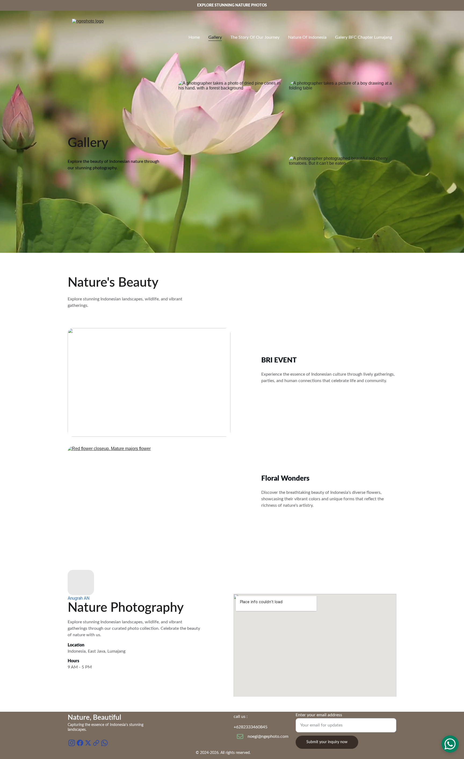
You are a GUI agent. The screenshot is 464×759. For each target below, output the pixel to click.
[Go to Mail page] (240, 736)
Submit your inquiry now (326, 742)
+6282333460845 (250, 727)
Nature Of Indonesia (307, 37)
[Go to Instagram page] (71, 743)
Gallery (215, 37)
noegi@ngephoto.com (268, 736)
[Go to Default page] (96, 743)
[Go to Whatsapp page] (104, 743)
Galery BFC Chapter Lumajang (363, 37)
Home (194, 37)
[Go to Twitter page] (88, 743)
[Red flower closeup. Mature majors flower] (149, 494)
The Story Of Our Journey (255, 37)
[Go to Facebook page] (80, 743)
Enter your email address (319, 715)
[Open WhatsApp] (450, 744)
